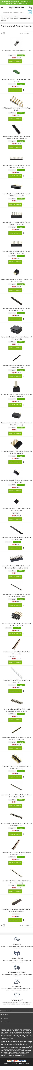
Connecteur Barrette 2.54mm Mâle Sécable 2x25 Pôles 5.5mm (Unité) (16, 825)
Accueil (3, 17)
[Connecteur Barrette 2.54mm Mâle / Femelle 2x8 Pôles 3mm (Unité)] (16, 472)
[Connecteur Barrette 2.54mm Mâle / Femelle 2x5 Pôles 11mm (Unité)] (16, 386)
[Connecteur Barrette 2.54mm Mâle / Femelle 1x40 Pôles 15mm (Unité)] (16, 157)
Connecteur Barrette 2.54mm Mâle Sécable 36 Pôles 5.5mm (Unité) (16, 853)
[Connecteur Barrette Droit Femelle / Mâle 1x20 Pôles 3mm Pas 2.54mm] (16, 902)
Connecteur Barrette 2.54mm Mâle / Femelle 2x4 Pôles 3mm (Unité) (16, 338)
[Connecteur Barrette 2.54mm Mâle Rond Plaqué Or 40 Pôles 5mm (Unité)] (16, 787)
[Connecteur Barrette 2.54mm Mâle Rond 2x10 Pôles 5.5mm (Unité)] (16, 758)
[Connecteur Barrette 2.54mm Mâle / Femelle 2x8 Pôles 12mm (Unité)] (16, 444)
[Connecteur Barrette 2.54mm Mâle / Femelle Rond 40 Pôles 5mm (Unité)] (16, 587)
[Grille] (2, 33)
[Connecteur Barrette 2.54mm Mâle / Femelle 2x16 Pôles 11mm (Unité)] (16, 215)
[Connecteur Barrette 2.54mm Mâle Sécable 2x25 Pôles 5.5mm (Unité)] (16, 816)
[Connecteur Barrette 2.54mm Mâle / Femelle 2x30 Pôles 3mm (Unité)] (16, 300)
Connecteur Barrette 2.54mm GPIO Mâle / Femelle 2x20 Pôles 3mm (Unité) (16, 138)
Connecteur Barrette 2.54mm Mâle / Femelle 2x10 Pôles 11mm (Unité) (16, 195)
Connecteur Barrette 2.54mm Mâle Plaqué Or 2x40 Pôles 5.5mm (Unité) (16, 739)
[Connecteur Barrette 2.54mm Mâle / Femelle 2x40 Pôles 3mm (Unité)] (16, 358)
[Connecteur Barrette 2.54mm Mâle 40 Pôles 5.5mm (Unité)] (16, 644)
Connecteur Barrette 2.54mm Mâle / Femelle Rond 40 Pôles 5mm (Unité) (16, 596)
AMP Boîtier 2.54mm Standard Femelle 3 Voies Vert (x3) (16, 80)
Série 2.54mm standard (13, 18)
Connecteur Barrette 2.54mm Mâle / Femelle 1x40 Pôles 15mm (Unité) (16, 166)
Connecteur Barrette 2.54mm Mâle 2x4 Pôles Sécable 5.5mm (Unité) (16, 624)
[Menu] (2, 7)
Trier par (21, 33)
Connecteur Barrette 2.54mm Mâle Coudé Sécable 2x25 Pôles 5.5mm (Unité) (16, 710)
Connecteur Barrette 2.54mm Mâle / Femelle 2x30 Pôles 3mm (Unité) (16, 309)
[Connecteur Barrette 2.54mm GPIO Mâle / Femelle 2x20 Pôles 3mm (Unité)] (16, 129)
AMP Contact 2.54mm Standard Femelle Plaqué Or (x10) (16, 109)
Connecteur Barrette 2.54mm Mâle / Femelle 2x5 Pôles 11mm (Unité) (16, 395)
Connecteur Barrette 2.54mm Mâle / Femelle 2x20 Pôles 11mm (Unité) (16, 252)
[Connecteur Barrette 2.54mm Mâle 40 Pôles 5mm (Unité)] (16, 673)
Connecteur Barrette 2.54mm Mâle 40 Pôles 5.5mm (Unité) (16, 653)
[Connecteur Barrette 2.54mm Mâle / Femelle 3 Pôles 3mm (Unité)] (16, 501)
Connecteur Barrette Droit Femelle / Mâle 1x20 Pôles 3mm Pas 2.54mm (16, 910)
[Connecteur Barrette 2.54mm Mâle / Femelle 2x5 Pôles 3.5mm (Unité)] (16, 415)
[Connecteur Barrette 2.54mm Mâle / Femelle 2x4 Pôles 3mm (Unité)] (16, 329)
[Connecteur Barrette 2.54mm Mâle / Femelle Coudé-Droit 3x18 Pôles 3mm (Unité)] (16, 558)
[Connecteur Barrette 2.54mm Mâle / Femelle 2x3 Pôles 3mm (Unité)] (16, 272)
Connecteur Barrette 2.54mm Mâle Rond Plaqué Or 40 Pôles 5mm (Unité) (16, 796)
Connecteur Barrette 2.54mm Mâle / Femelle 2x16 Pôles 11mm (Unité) (16, 223)
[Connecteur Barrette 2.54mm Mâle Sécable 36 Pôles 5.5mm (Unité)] (16, 844)
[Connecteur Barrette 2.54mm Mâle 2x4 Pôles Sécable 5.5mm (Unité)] (16, 615)
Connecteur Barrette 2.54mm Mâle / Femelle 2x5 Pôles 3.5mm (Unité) (16, 424)
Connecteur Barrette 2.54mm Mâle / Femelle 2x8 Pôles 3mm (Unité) (16, 481)
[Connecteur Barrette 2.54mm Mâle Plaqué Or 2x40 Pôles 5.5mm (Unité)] (16, 730)
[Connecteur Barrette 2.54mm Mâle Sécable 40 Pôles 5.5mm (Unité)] (16, 873)
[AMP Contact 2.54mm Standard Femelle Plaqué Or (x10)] (16, 100)
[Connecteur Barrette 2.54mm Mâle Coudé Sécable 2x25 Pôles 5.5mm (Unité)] (16, 701)
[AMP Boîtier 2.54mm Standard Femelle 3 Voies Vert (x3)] (16, 72)
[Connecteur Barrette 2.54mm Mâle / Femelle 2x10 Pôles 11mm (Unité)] (16, 186)
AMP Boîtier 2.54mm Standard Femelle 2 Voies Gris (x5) (16, 52)
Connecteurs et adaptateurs (13, 17)
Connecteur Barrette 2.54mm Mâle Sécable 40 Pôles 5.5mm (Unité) (16, 882)
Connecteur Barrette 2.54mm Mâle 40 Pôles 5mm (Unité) (16, 681)
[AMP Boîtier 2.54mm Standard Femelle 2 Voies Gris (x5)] (16, 43)
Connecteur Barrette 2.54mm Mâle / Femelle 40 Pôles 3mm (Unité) (16, 538)
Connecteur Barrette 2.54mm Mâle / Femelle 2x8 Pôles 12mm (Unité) (16, 452)
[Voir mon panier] (31, 7)
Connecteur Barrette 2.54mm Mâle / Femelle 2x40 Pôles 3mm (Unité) (16, 367)
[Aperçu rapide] (24, 60)
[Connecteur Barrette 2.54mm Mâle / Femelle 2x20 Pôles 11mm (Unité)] (16, 243)
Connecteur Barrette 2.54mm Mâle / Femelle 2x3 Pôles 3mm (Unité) (16, 281)
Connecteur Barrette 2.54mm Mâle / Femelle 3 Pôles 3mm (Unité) (16, 510)
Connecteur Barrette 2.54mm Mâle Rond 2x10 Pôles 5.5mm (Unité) (16, 767)
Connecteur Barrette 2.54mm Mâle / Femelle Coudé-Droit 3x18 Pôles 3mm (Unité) (16, 567)
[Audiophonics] (16, 7)
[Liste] (4, 33)
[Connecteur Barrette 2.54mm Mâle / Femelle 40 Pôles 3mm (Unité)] (16, 529)
